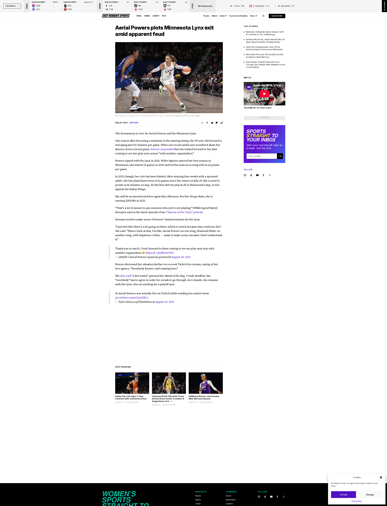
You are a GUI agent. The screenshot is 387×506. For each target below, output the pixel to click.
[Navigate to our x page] (269, 175)
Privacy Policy (357, 501)
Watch (214, 16)
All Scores (384, 6)
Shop (252, 16)
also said (125, 275)
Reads (206, 16)
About (228, 496)
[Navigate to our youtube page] (257, 175)
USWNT (155, 16)
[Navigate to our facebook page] (263, 175)
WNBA (147, 16)
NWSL (139, 16)
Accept (343, 494)
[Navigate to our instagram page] (245, 175)
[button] (380, 477)
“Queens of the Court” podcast (184, 212)
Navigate (201, 491)
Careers (229, 504)
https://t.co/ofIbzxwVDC (160, 252)
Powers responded (162, 149)
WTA (164, 16)
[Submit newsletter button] (280, 156)
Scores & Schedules (238, 16)
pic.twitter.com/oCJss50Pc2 (131, 297)
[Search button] (263, 16)
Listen (222, 16)
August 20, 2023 (181, 257)
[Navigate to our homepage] (116, 16)
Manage (370, 494)
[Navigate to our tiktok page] (251, 175)
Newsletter (231, 500)
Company (231, 491)
